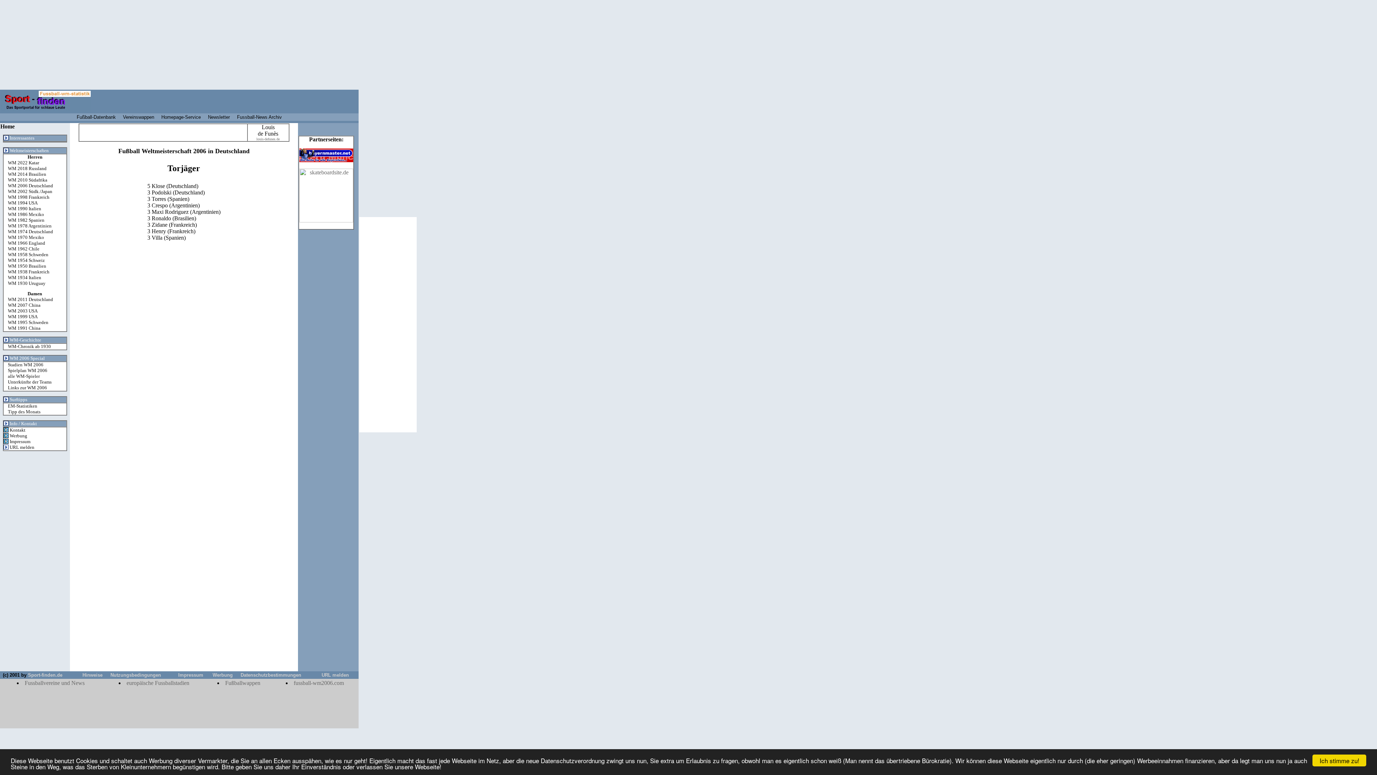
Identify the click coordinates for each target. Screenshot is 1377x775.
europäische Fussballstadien (158, 683)
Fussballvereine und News (55, 683)
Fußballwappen (242, 683)
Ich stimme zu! (1339, 760)
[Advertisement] (34, 563)
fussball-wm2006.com (319, 683)
